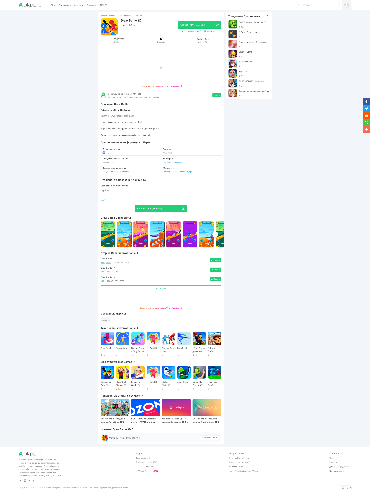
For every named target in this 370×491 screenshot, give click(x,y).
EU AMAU (125, 487)
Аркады (127, 15)
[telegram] (20, 480)
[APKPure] (29, 5)
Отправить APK (236, 466)
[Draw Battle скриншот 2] (140, 234)
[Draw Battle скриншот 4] (173, 234)
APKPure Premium (144, 470)
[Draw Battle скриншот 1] (124, 234)
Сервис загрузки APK (145, 466)
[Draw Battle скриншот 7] (223, 234)
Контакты (333, 462)
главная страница (108, 15)
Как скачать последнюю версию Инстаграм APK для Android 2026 (176, 420)
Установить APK (143, 457)
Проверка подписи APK (146, 462)
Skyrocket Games (129, 25)
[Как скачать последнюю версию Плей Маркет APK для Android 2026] (207, 407)
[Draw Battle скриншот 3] (157, 234)
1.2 (108, 152)
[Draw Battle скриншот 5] (190, 234)
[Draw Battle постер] (108, 234)
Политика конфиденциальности (84, 487)
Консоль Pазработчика (239, 457)
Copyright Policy (105, 487)
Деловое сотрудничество (340, 466)
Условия (116, 487)
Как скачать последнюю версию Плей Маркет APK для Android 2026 (206, 420)
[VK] (29, 480)
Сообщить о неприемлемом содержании (180, 171)
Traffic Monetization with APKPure (243, 470)
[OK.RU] (34, 480)
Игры (120, 15)
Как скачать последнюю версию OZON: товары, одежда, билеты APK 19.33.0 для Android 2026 (145, 420)
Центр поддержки (337, 470)
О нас (331, 457)
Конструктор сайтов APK (240, 462)
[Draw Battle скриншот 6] (206, 234)
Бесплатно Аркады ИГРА (173, 162)
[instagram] (25, 480)
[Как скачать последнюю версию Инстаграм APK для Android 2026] (176, 407)
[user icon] (346, 5)
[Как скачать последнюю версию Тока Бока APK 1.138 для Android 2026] (115, 407)
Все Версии (161, 288)
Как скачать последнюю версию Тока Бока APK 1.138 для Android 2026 (113, 420)
